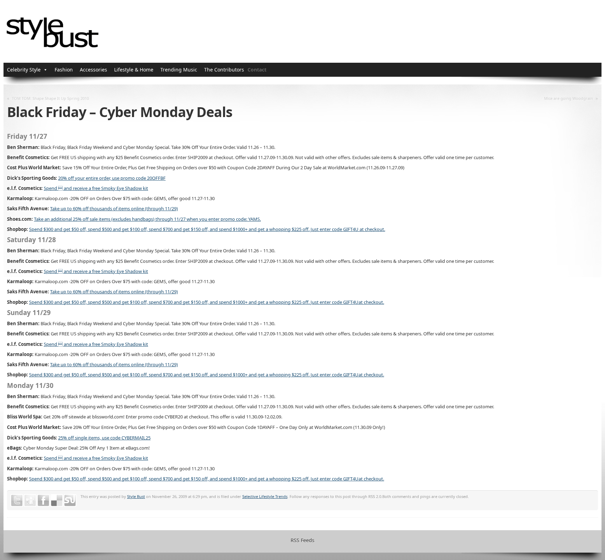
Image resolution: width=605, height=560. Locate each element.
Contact (257, 69)
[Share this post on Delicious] (56, 500)
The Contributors (224, 69)
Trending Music (178, 69)
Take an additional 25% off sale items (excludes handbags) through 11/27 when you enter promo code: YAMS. (147, 219)
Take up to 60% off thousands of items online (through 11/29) (114, 208)
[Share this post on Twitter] (16, 500)
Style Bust (136, 496)
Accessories (93, 69)
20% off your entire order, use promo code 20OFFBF (112, 178)
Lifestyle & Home (133, 69)
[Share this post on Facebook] (43, 500)
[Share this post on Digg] (30, 500)
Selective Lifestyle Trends (264, 496)
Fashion (64, 69)
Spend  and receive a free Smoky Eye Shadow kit (96, 188)
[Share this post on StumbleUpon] (70, 500)
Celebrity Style (24, 69)
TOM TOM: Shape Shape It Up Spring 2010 (50, 98)
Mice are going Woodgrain (568, 98)
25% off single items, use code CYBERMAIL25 (104, 438)
